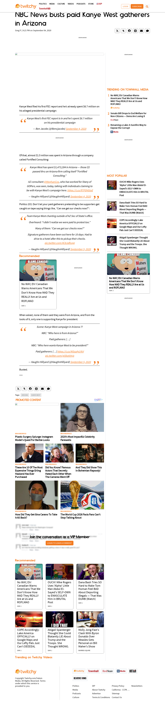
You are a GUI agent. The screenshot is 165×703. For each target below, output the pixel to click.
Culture (61, 4)
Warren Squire (84, 650)
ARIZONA (25, 395)
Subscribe (137, 6)
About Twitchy (98, 690)
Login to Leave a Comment (59, 543)
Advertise (96, 694)
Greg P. (18, 30)
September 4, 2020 (76, 129)
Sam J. (23, 306)
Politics (43, 4)
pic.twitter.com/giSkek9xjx (59, 356)
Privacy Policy (118, 686)
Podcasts (81, 4)
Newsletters (136, 686)
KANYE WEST (35, 395)
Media (52, 4)
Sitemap (115, 694)
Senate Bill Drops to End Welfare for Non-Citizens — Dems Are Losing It (128, 115)
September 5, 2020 (80, 249)
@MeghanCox (51, 182)
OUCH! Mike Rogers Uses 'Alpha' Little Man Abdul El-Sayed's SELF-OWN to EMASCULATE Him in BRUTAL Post (59, 592)
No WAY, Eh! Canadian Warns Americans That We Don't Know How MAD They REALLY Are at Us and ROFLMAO (37, 293)
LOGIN (125, 6)
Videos (71, 4)
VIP (93, 686)
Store (91, 4)
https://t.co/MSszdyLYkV (70, 351)
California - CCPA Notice (121, 690)
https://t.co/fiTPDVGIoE (80, 190)
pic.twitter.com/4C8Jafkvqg (60, 243)
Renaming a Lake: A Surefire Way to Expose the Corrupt (128, 126)
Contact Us (117, 697)
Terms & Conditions (101, 697)
